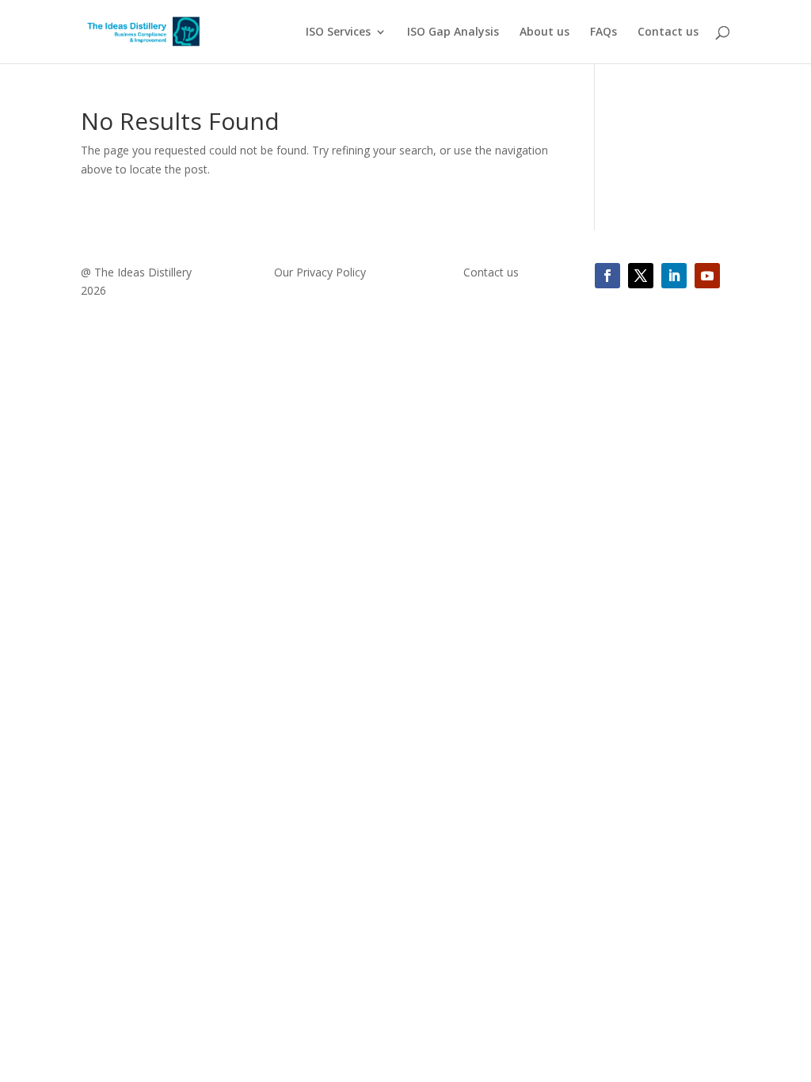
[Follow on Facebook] (607, 275)
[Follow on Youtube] (707, 275)
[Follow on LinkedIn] (674, 275)
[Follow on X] (640, 275)
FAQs (603, 32)
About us (544, 32)
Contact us (668, 32)
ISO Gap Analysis (453, 32)
